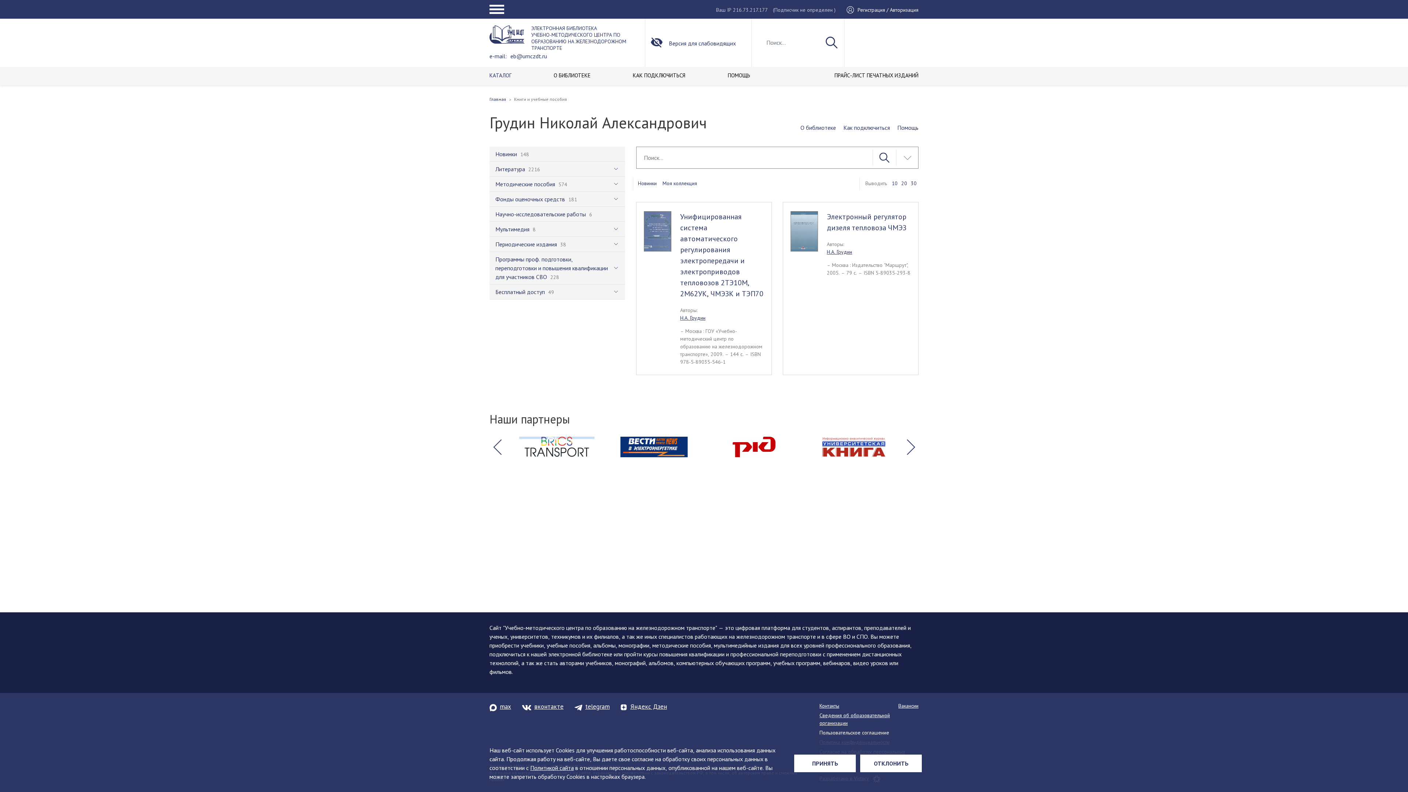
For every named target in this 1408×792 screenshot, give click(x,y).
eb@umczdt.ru (528, 56)
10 (895, 183)
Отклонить (891, 763)
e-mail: (498, 56)
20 (904, 183)
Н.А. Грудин (692, 318)
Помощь (907, 127)
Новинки (647, 183)
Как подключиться (866, 127)
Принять (825, 763)
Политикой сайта (552, 767)
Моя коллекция (680, 183)
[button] (497, 447)
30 (914, 183)
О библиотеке (818, 127)
